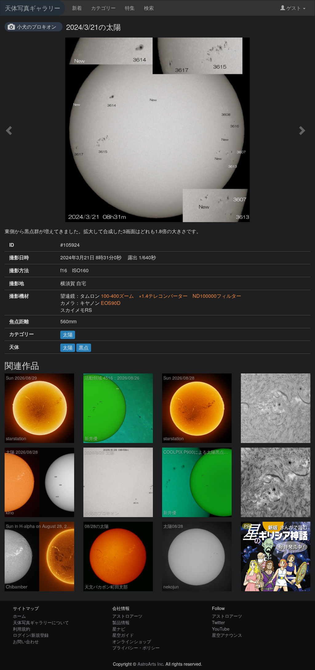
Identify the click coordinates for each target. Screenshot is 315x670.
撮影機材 (19, 296)
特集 (130, 7)
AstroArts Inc (150, 663)
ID (11, 244)
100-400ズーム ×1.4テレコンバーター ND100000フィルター (171, 295)
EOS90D (111, 302)
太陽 (68, 334)
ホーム (19, 615)
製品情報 (121, 622)
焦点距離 (19, 321)
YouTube (220, 628)
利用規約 (21, 628)
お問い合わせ (26, 641)
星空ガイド (123, 635)
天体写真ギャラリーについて (41, 622)
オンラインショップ (131, 641)
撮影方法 (19, 270)
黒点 (84, 347)
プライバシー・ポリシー (136, 647)
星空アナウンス (227, 635)
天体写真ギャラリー (32, 7)
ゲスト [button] (293, 7)
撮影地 (16, 283)
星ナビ (118, 628)
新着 (77, 7)
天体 (14, 347)
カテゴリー (103, 7)
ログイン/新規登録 (31, 635)
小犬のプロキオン (36, 26)
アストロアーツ (127, 615)
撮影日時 (19, 257)
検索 (149, 7)
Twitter (218, 622)
